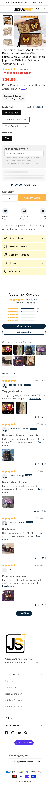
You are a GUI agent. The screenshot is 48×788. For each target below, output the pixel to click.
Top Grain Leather (15, 126)
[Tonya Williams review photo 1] (8, 549)
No (18, 138)
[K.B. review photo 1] (8, 596)
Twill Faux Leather (15, 119)
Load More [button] (24, 613)
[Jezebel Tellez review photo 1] (8, 408)
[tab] (8, 20)
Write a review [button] (24, 326)
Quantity (8, 191)
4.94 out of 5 (31, 299)
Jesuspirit (28, 781)
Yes (7, 138)
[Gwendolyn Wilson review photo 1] (8, 455)
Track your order (13, 694)
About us (9, 681)
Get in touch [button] (12, 725)
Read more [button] (35, 398)
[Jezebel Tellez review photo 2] (21, 408)
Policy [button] (9, 717)
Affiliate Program (13, 700)
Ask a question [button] (24, 332)
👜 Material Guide (35, 107)
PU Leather (11, 112)
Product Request (13, 706)
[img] (9, 380)
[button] (3, 9)
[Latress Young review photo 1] (8, 502)
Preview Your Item (24, 185)
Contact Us (10, 687)
